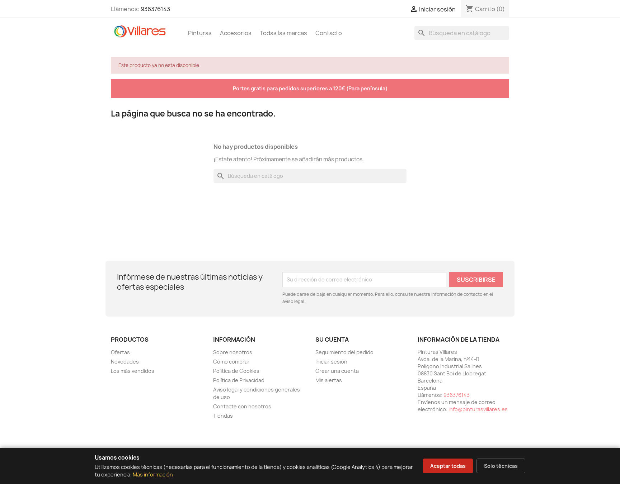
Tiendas (223, 415)
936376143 (155, 9)
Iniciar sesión (331, 361)
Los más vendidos (132, 370)
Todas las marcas (283, 33)
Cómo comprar (231, 361)
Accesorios (236, 33)
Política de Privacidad (238, 380)
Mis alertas (328, 380)
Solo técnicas (501, 465)
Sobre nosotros (232, 352)
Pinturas (200, 33)
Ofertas (120, 352)
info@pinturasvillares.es (478, 409)
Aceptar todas (448, 465)
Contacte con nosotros (242, 406)
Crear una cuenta (337, 370)
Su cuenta (332, 339)
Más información (153, 474)
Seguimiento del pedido (344, 352)
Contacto (328, 33)
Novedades (125, 361)
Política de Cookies (236, 370)
